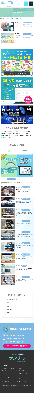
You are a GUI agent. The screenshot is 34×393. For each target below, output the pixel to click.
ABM (16, 131)
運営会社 (7, 381)
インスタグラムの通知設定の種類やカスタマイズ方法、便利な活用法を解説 (24, 214)
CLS (26, 135)
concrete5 (4, 137)
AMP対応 (9, 133)
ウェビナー (7, 373)
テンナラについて (9, 377)
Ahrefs (21, 131)
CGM (16, 135)
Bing (2, 135)
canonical (11, 135)
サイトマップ (22, 381)
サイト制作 (24, 265)
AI (24, 131)
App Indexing (16, 133)
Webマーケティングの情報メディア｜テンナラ (12, 385)
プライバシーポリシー (24, 378)
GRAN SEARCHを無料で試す (17, 346)
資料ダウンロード (23, 373)
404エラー (4, 131)
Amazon (3, 133)
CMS (30, 135)
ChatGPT (21, 135)
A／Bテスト (11, 131)
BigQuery (28, 133)
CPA (9, 137)
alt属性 (28, 131)
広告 (8, 306)
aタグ (22, 133)
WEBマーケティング (12, 299)
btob (6, 135)
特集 (8, 312)
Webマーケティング (27, 22)
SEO (8, 303)
